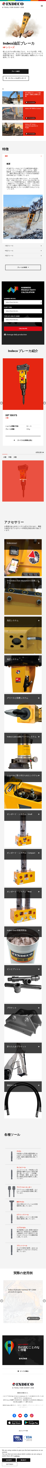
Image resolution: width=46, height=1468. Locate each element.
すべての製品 (24, 1371)
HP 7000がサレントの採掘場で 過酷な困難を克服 (33, 94)
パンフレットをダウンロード (17, 78)
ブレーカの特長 (22, 267)
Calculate (23, 328)
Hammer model (10, 298)
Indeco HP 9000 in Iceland (33, 108)
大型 (15, 457)
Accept (9, 1460)
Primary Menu (42, 5)
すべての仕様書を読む (24, 440)
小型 (4, 457)
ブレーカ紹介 (16, 71)
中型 (9, 457)
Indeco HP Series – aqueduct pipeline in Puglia (31, 126)
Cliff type (8, 307)
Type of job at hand (12, 316)
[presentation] (1, 403)
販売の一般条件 (22, 1405)
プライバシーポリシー (34, 1405)
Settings (9, 1464)
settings (16, 1456)
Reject (23, 1460)
